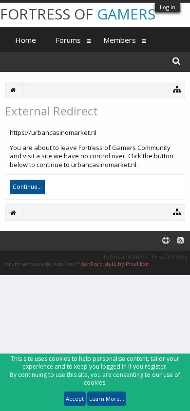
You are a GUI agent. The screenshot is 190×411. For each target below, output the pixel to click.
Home (25, 40)
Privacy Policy (170, 256)
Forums (68, 40)
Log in (167, 7)
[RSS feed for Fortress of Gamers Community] (180, 240)
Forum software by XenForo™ (41, 263)
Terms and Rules (125, 256)
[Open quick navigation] (177, 88)
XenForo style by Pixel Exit (115, 263)
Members (119, 40)
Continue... (27, 187)
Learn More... (106, 398)
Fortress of (77, 14)
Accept (75, 398)
